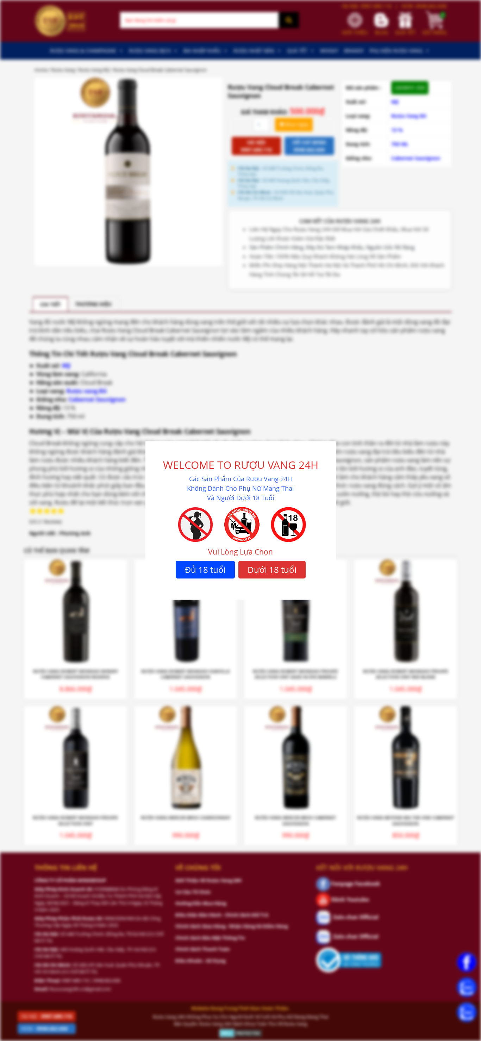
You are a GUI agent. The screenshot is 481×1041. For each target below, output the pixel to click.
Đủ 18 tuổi (205, 569)
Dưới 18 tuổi (272, 569)
